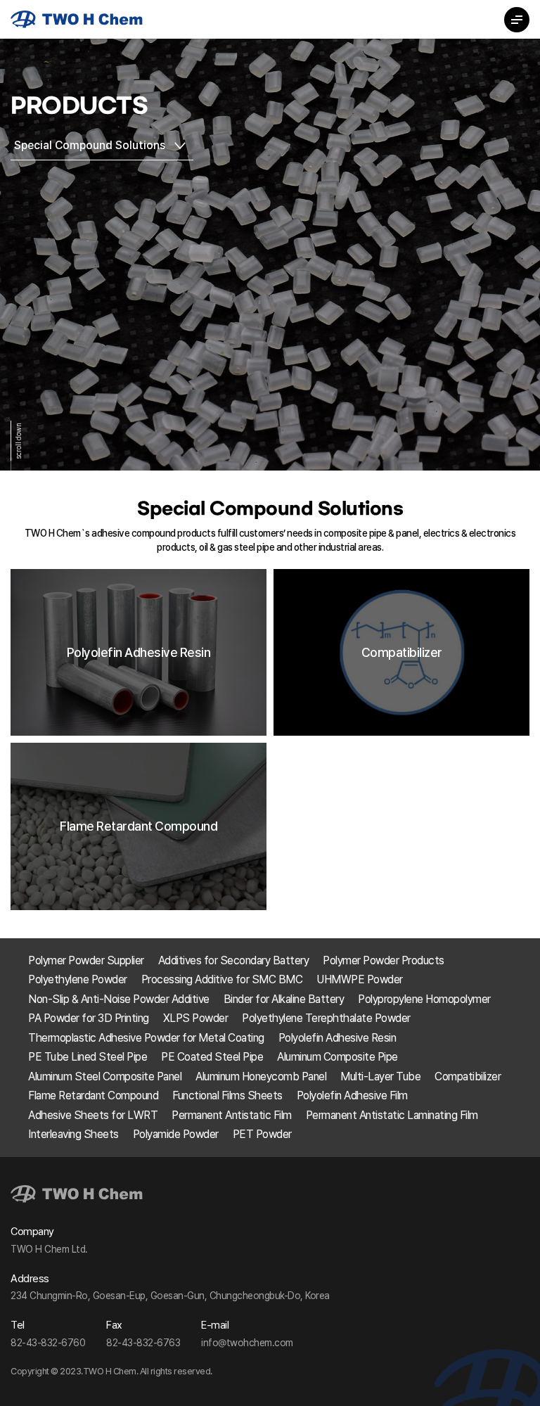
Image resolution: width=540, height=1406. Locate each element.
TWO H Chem (77, 19)
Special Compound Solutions (89, 145)
